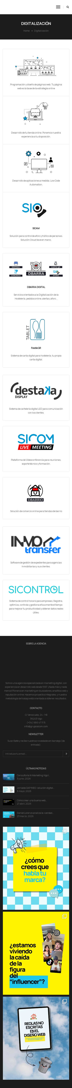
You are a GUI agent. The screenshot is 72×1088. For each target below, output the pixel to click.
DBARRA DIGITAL (36, 287)
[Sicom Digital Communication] (18, 6)
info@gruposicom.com (36, 707)
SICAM (36, 228)
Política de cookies (49, 1082)
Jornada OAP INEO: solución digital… (35, 769)
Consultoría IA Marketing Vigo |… (33, 756)
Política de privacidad (26, 1082)
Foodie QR (36, 348)
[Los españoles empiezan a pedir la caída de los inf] (36, 934)
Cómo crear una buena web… (32, 781)
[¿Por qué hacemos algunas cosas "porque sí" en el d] (36, 1019)
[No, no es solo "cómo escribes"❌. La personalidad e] (36, 849)
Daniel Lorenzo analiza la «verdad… (35, 794)
